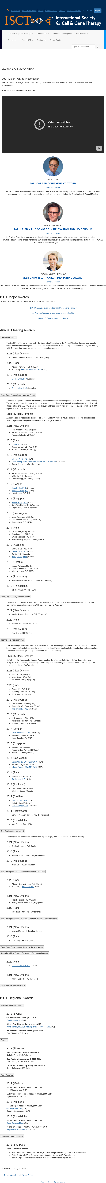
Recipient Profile (53, 187)
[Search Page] (8, 10)
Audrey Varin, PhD (19, 556)
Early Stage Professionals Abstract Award (18, 395)
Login (97, 10)
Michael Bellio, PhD (19, 458)
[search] (97, 46)
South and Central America (12, 1136)
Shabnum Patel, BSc (20, 490)
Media (40, 10)
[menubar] (50, 10)
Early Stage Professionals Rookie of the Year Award (22, 947)
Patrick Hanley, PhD (20, 502)
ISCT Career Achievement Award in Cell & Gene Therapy (53, 308)
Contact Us (15, 10)
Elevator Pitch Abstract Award (13, 985)
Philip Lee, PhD (28, 886)
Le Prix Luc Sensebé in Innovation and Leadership (53, 313)
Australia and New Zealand (12, 1005)
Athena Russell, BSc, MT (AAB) (24, 767)
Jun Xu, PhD (17, 444)
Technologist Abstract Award (12, 639)
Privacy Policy (27, 1175)
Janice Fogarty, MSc (20, 805)
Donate (62, 10)
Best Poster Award (8, 337)
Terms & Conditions (12, 1175)
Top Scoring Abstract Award (12, 831)
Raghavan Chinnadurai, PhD (18, 1129)
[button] (20, 33)
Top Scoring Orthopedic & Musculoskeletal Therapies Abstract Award (29, 918)
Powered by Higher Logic (53, 1182)
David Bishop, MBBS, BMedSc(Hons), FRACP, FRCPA (28, 1026)
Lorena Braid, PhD (19, 378)
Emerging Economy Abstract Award (15, 596)
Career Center (51, 10)
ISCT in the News (29, 10)
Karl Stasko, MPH (19, 779)
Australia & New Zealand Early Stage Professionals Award (24, 953)
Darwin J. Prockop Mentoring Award (53, 318)
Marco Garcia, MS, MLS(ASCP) (24, 761)
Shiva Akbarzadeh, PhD (21, 732)
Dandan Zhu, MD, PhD (21, 965)
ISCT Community (74, 10)
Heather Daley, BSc (20, 800)
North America (7, 1075)
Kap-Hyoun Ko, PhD (20, 708)
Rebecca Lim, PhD (19, 388)
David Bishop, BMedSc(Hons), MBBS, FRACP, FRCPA (34, 461)
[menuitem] (8, 10)
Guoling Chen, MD (14, 1108)
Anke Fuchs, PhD (19, 488)
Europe (4, 1040)
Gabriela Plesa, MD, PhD (31, 369)
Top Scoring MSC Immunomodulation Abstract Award (23, 871)
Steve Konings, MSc (14, 1123)
